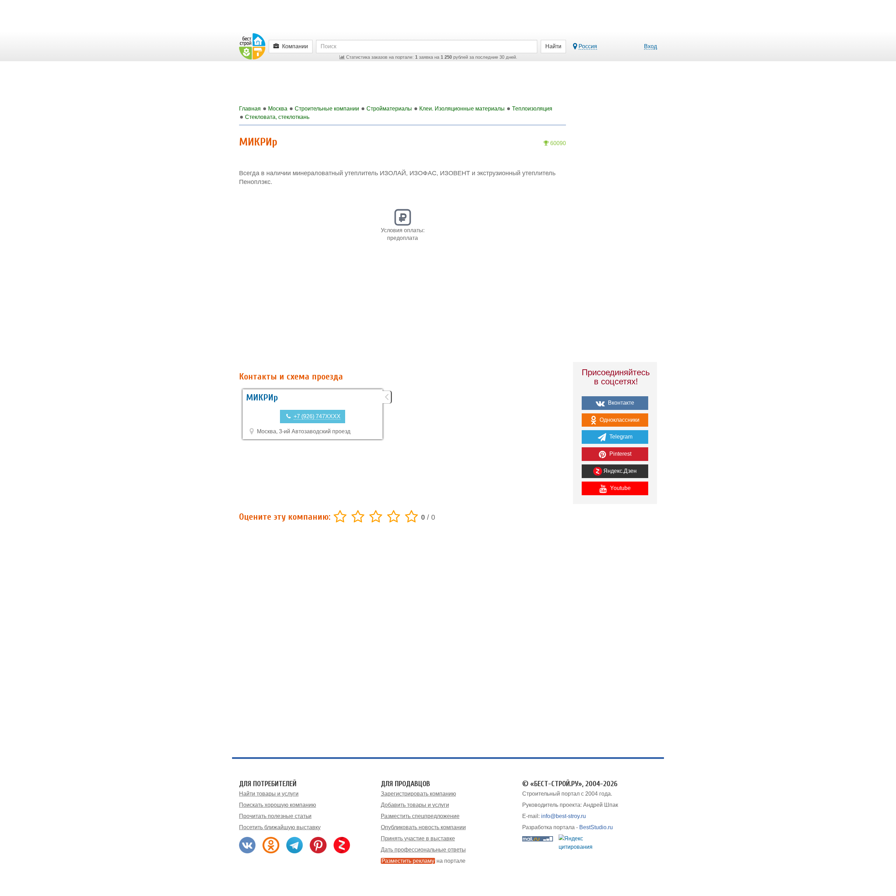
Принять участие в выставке (418, 838)
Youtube (620, 488)
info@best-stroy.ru (563, 816)
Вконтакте (620, 403)
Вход (650, 46)
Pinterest (619, 454)
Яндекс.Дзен (619, 471)
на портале (423, 861)
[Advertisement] (402, 311)
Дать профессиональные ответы (423, 850)
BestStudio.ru (596, 827)
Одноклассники (618, 420)
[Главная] (252, 46)
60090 (557, 143)
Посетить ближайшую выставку (280, 827)
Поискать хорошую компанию (277, 805)
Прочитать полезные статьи (275, 816)
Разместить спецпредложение (420, 816)
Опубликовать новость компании (423, 827)
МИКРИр (262, 397)
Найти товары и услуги (269, 794)
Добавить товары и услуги (415, 805)
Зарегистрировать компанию (418, 794)
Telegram (620, 437)
